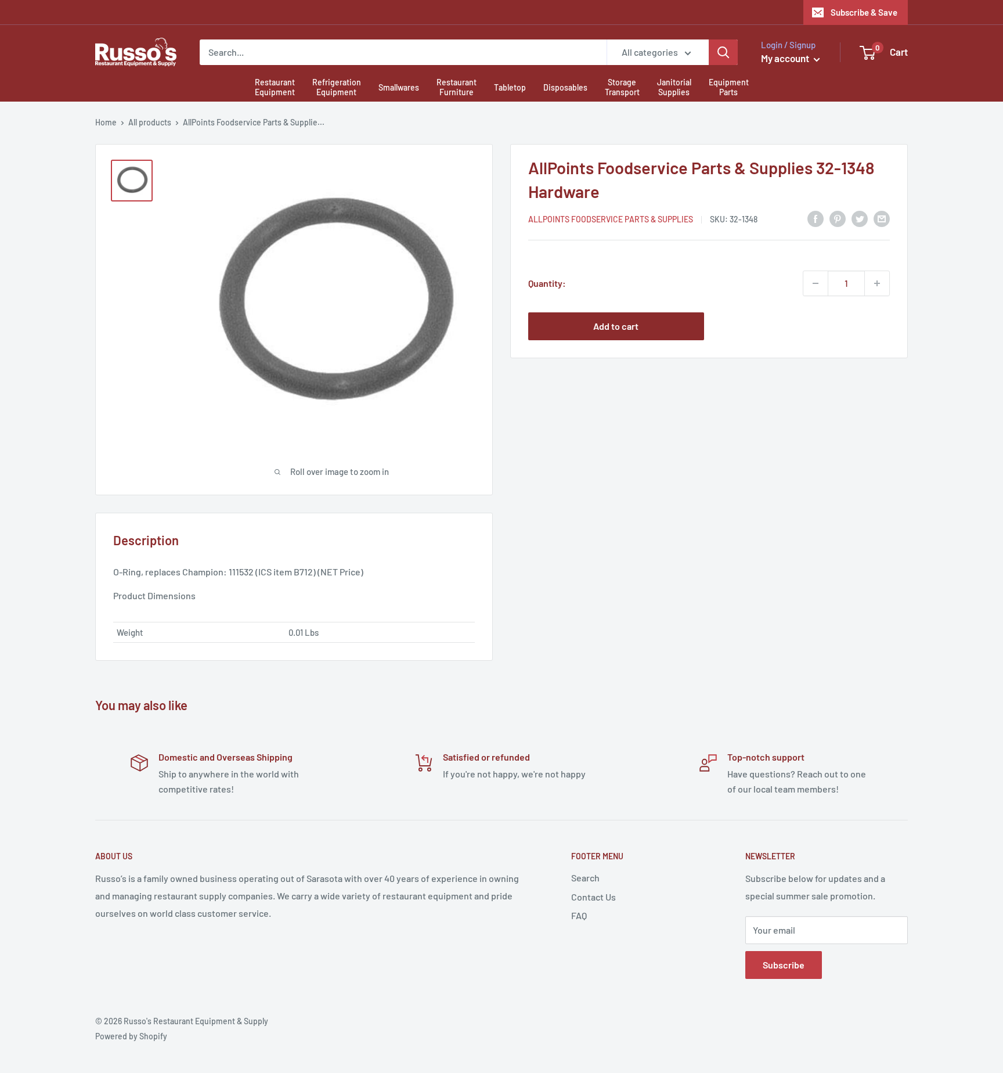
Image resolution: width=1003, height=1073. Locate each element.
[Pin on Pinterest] (837, 218)
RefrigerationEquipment (336, 87)
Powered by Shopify (131, 1036)
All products (149, 122)
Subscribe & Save (864, 12)
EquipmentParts (729, 87)
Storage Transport (622, 87)
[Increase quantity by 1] (877, 283)
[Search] (723, 52)
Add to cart (615, 326)
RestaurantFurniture (456, 87)
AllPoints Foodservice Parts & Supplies (610, 219)
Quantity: (547, 283)
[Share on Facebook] (815, 218)
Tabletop (510, 87)
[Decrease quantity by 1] (815, 283)
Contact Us (593, 896)
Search (585, 877)
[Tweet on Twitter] (860, 218)
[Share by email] (882, 218)
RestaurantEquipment (275, 87)
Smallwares (398, 87)
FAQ (579, 915)
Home (106, 122)
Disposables (565, 87)
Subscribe (783, 964)
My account (786, 58)
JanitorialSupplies (674, 87)
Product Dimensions (154, 595)
